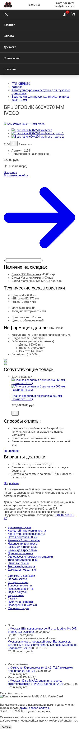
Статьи (12, 598)
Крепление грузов (19, 527)
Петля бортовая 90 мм (22, 537)
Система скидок (18, 608)
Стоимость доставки (21, 575)
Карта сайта (16, 595)
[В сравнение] (14, 143)
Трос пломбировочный (22, 559)
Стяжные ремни (18, 563)
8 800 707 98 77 (65, 3)
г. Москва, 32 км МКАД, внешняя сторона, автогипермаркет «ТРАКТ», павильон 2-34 (35, 682)
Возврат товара (18, 582)
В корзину (10, 172)
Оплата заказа (17, 579)
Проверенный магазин (22, 605)
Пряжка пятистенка (20, 553)
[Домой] (8, 5)
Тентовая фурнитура (21, 566)
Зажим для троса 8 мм (22, 550)
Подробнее (11, 450)
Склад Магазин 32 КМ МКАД (30, 280)
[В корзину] (43, 409)
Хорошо (6, 727)
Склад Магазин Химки (26, 277)
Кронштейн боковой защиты (26, 533)
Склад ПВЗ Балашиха (26, 274)
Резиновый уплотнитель (24, 540)
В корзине (16, 175)
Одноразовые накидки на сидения (30, 556)
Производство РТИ (20, 588)
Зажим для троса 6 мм (22, 546)
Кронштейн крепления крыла (27, 530)
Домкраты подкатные (22, 569)
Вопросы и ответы (20, 585)
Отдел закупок (17, 592)
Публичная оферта (20, 601)
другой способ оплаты (34, 707)
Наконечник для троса (22, 543)
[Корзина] (73, 14)
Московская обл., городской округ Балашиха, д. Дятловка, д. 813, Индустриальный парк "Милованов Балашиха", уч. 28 (42, 645)
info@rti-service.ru (65, 6)
